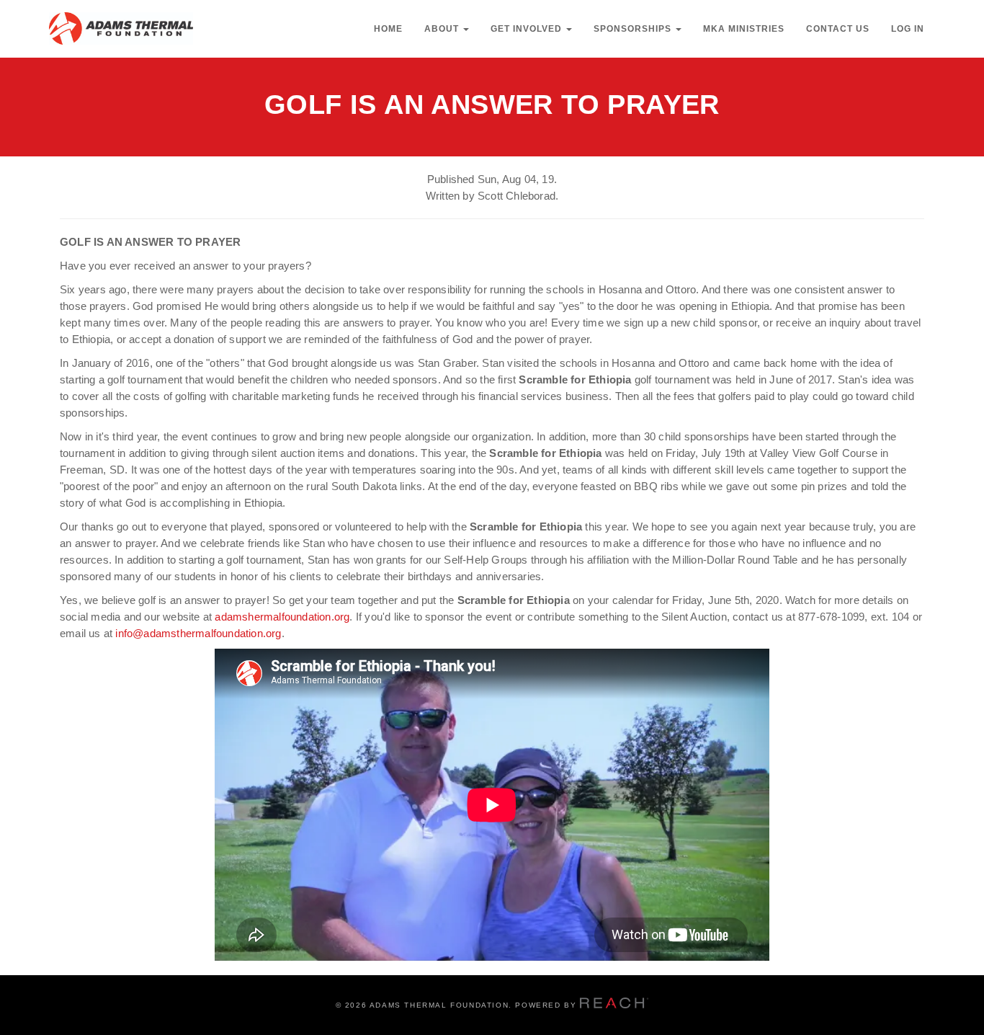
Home (388, 29)
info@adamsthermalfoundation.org (198, 633)
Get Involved (528, 29)
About (443, 29)
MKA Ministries (743, 29)
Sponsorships (634, 29)
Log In (907, 29)
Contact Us (837, 29)
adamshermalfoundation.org (282, 616)
